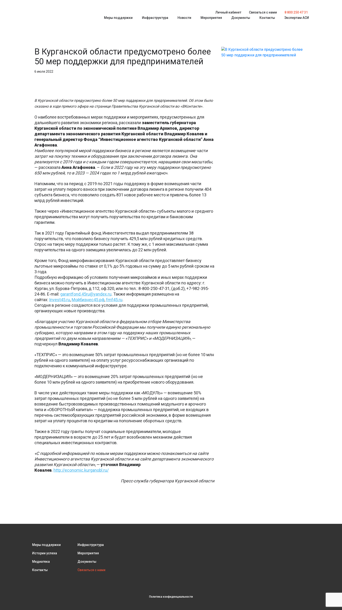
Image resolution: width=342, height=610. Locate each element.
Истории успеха (44, 553)
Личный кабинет (228, 12)
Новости (184, 18)
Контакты (267, 18)
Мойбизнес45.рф (88, 299)
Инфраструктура (155, 18)
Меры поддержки (118, 18)
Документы (240, 18)
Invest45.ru (59, 299)
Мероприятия (211, 18)
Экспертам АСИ (296, 18)
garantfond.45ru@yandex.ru (85, 294)
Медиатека (41, 561)
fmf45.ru (114, 299)
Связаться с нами (263, 12)
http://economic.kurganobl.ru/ (81, 470)
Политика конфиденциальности (171, 596)
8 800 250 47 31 (296, 12)
